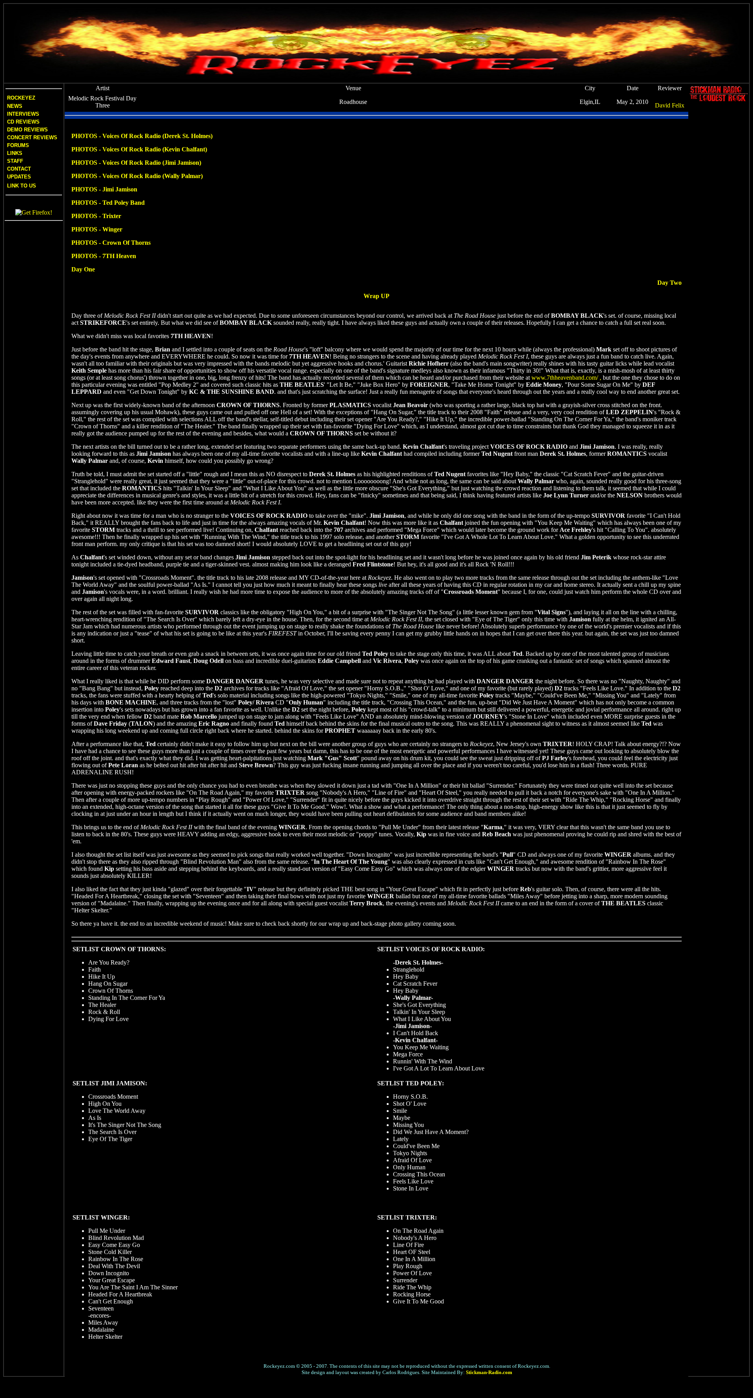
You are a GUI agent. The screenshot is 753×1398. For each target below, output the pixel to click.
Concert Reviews (32, 137)
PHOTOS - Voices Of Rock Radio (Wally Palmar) (137, 176)
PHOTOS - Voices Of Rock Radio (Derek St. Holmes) (142, 136)
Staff (15, 161)
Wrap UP (376, 296)
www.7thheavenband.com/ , (566, 377)
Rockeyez (21, 98)
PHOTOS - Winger (96, 229)
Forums (18, 145)
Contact (19, 169)
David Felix (669, 105)
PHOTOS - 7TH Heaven (103, 256)
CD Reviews (22, 122)
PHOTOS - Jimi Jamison (104, 189)
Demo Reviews (26, 130)
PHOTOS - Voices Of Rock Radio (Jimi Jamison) (136, 162)
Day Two (669, 282)
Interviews (22, 114)
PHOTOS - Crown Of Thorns (111, 242)
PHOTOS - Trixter (96, 216)
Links (14, 153)
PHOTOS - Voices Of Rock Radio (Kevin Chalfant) (139, 149)
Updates (18, 177)
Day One (83, 269)
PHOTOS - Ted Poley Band (108, 202)
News (13, 106)
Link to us (20, 186)
